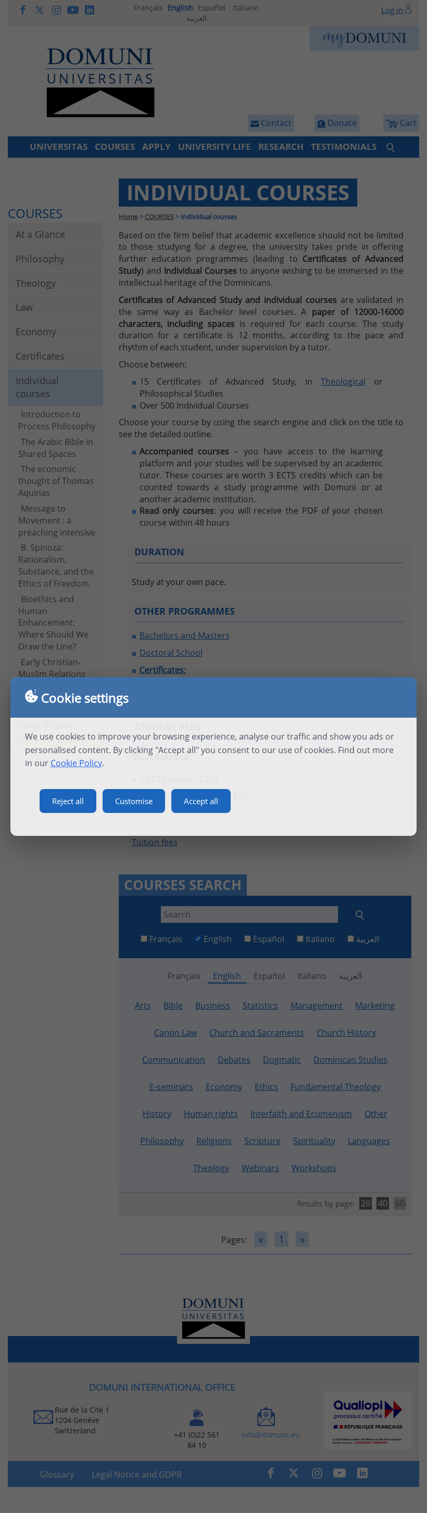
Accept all (201, 801)
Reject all (68, 801)
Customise (134, 801)
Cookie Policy (76, 763)
